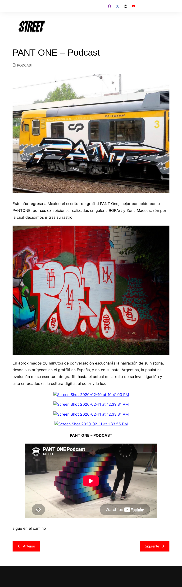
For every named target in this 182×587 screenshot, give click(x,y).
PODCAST (25, 65)
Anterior (29, 546)
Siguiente (152, 546)
